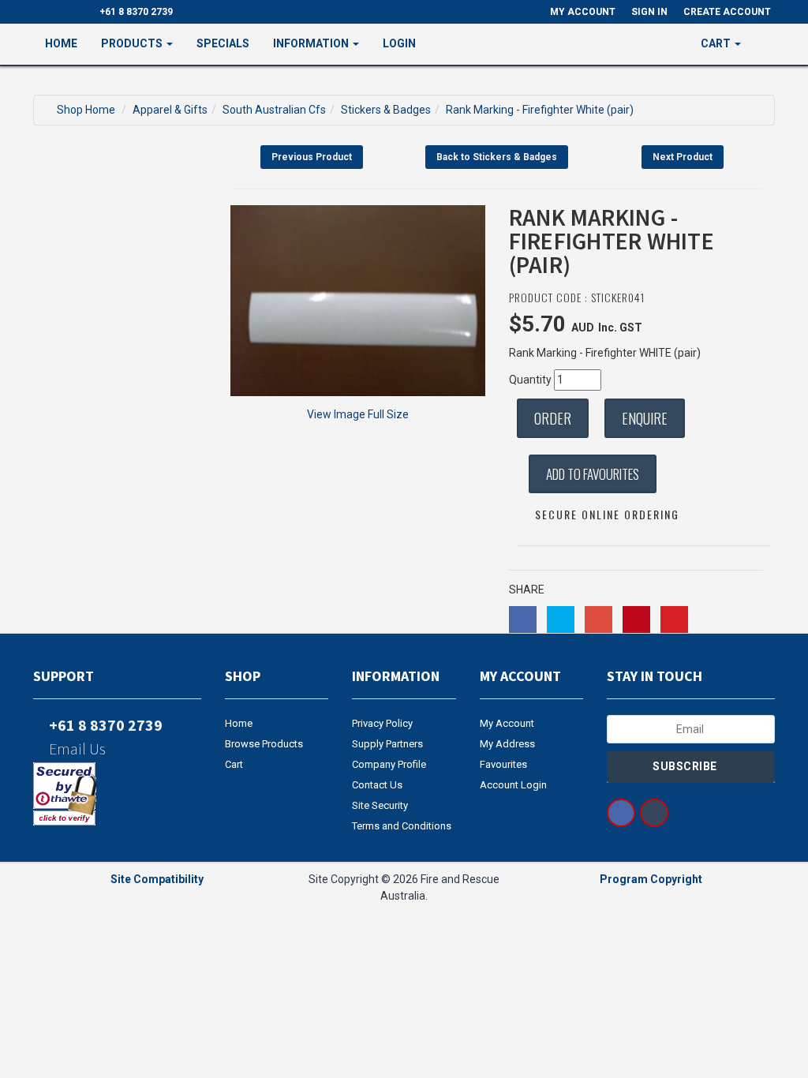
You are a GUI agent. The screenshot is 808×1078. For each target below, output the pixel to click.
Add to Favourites (592, 474)
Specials (222, 43)
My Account (507, 723)
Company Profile (389, 764)
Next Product (683, 157)
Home (61, 43)
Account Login (513, 785)
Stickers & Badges (386, 109)
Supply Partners (387, 744)
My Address (507, 744)
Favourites (503, 764)
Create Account (727, 11)
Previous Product (311, 157)
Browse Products (264, 744)
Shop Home (86, 109)
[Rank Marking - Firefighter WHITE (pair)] (357, 300)
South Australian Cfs (274, 109)
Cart (234, 764)
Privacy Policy (382, 723)
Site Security (380, 805)
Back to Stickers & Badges (496, 157)
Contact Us (377, 785)
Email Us (76, 748)
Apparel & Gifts (170, 109)
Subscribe (686, 766)
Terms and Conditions (401, 826)
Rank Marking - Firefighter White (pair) (540, 109)
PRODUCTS (133, 43)
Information (312, 43)
